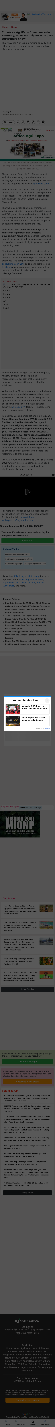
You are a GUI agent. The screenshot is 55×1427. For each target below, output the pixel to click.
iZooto (47, 728)
